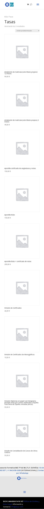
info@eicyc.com (17, 507)
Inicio (6, 17)
